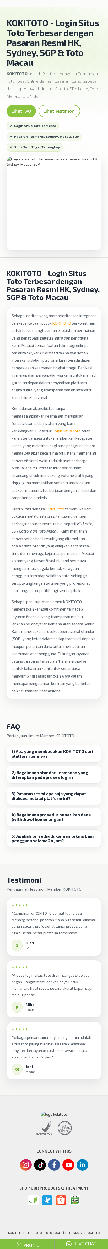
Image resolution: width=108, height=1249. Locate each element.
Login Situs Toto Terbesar (35, 126)
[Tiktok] (40, 1167)
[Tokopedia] (75, 1200)
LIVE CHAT (84, 1243)
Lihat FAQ (21, 111)
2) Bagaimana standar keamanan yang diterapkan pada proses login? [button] (50, 774)
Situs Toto (55, 508)
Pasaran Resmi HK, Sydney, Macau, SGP (46, 136)
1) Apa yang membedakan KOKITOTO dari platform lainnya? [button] (52, 753)
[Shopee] (61, 1200)
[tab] (54, 753)
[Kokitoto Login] (33, 1200)
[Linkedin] (82, 1164)
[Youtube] (68, 1166)
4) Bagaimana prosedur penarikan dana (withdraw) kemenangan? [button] (51, 817)
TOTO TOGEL (53, 1232)
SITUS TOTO (33, 1232)
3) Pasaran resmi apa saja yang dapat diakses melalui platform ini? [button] (49, 795)
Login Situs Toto (66, 431)
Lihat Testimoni (59, 111)
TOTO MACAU (74, 1232)
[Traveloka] (47, 1200)
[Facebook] (54, 1165)
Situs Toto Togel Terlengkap (37, 147)
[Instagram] (26, 1165)
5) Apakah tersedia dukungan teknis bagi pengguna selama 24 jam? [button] (53, 838)
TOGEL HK (93, 1232)
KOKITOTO (61, 323)
